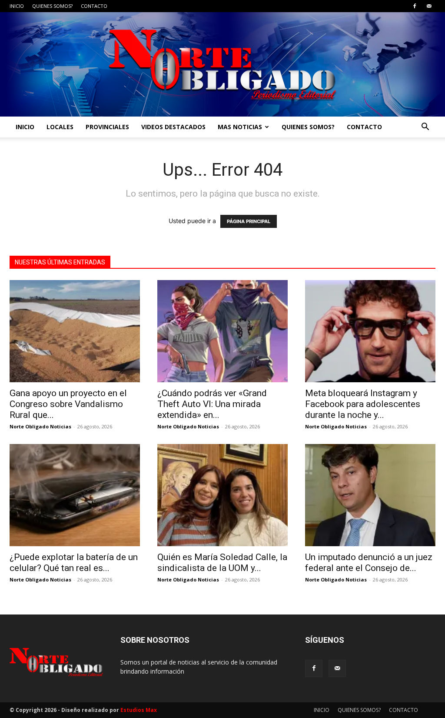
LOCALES (59, 127)
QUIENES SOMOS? (52, 6)
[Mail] (428, 6)
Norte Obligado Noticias (40, 426)
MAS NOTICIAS (240, 127)
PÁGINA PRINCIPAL (248, 221)
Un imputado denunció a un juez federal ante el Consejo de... (368, 562)
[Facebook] (414, 6)
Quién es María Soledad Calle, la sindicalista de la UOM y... (222, 562)
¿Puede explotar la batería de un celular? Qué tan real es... (74, 562)
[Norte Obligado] (222, 64)
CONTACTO (94, 6)
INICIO (17, 6)
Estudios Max (138, 710)
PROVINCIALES (107, 127)
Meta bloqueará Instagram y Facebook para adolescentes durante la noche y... (362, 404)
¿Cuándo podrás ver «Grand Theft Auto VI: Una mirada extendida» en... (212, 404)
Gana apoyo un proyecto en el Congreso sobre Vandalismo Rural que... (68, 404)
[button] (425, 128)
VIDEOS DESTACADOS (173, 127)
